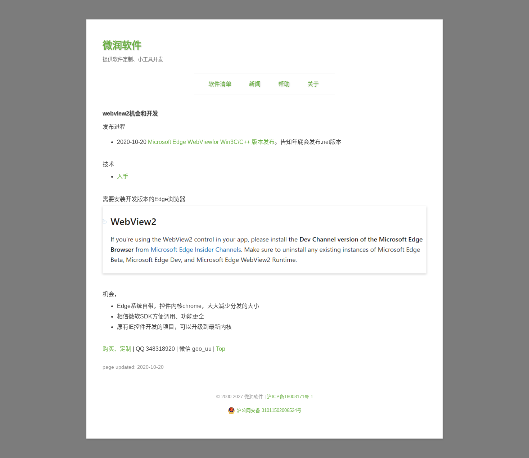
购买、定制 (117, 349)
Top (220, 349)
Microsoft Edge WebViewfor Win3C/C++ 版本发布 (211, 142)
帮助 (284, 84)
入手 (122, 176)
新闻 (255, 84)
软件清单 (219, 84)
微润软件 (122, 45)
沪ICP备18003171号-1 (290, 396)
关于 (313, 84)
